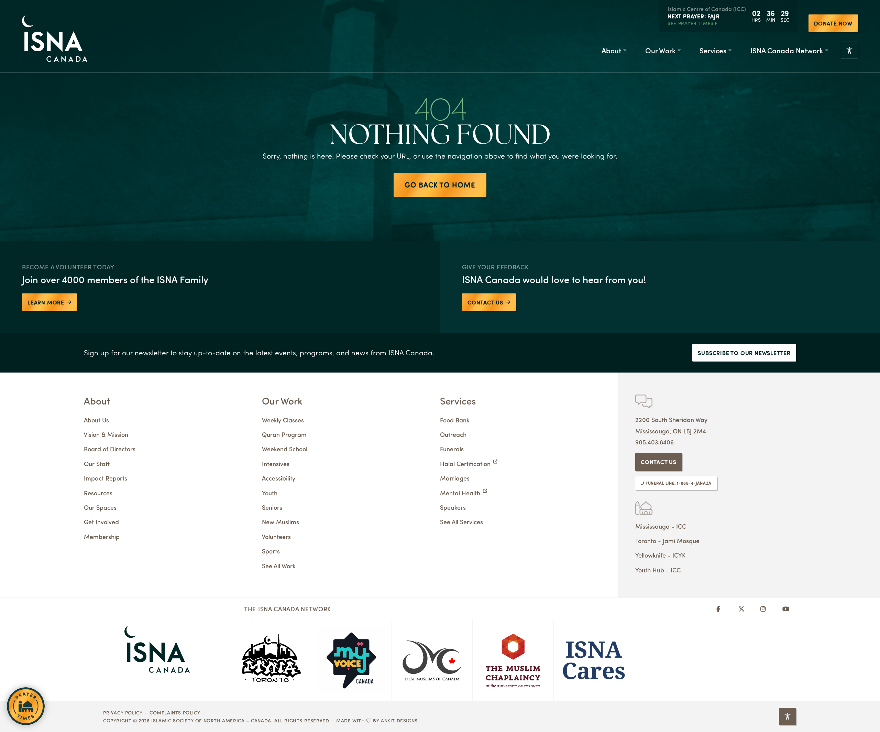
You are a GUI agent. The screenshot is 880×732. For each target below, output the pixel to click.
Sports (271, 551)
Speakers (453, 507)
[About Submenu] (624, 50)
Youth (269, 493)
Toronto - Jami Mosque (667, 541)
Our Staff (97, 463)
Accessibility (278, 478)
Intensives (275, 463)
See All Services (461, 522)
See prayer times (691, 23)
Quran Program (284, 434)
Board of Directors (109, 449)
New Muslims (280, 522)
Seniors (272, 507)
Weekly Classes (283, 420)
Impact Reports (105, 478)
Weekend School (284, 449)
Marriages (455, 478)
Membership (102, 536)
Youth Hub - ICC (658, 570)
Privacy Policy (122, 712)
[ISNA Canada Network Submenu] (826, 50)
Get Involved (101, 522)
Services (713, 50)
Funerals (452, 449)
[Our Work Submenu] (678, 50)
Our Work (660, 50)
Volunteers (276, 536)
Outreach (453, 434)
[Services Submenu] (729, 50)
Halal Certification (465, 463)
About (611, 50)
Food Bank (454, 420)
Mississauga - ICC (660, 526)
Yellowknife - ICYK (660, 555)
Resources (98, 493)
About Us (96, 420)
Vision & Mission (106, 434)
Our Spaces (100, 507)
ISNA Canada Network (786, 50)
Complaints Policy (175, 712)
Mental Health (460, 493)
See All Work (278, 566)
